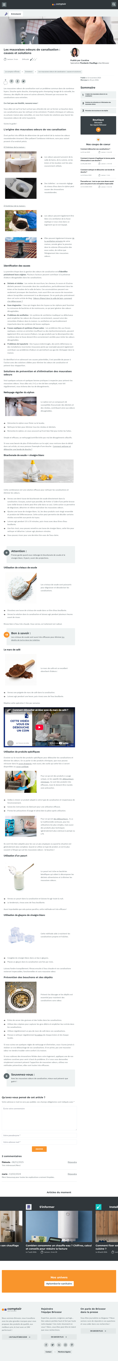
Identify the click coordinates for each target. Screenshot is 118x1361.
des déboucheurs (61, 819)
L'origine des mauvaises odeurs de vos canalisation (94, 95)
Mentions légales (64, 1352)
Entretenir (29, 72)
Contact (48, 1352)
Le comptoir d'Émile (12, 72)
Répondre (72, 1162)
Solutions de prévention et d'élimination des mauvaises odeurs (96, 103)
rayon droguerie (25, 763)
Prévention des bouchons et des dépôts (95, 110)
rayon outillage (22, 766)
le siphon (39, 1035)
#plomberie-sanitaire (59, 1283)
